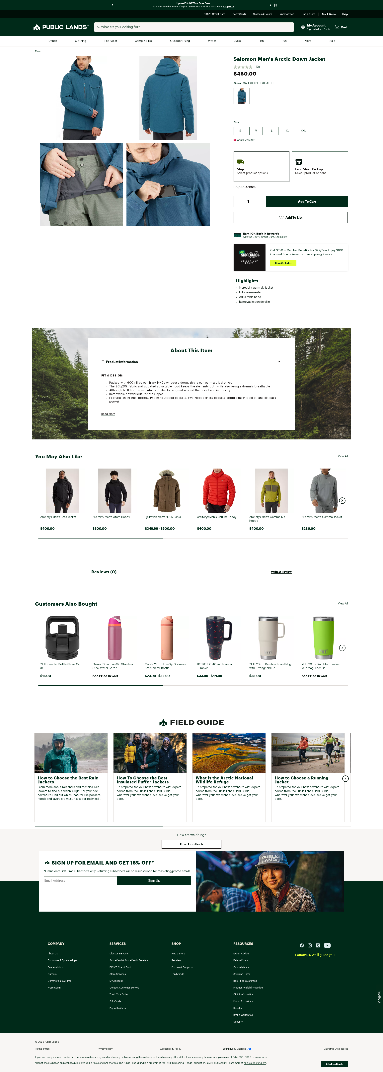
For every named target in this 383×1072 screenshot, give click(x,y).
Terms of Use (42, 1049)
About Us (53, 953)
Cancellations (241, 967)
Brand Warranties (243, 1015)
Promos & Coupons (182, 967)
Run (284, 41)
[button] (250, 187)
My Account (116, 981)
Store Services (118, 974)
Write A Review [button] (281, 571)
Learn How (281, 237)
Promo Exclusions (243, 1001)
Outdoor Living (180, 41)
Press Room (54, 988)
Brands (53, 41)
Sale (332, 41)
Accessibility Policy (170, 1049)
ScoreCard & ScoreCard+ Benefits (129, 960)
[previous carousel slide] (112, 5)
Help (345, 14)
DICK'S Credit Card (215, 14)
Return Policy (240, 960)
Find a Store (308, 14)
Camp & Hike (144, 41)
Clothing (81, 41)
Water (212, 41)
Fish (261, 41)
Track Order (329, 14)
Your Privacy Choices (234, 1049)
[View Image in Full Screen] (81, 98)
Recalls (237, 1008)
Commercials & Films (59, 981)
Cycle (237, 41)
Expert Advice (287, 14)
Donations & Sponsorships (62, 960)
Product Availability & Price (248, 988)
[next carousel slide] (270, 5)
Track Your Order (119, 994)
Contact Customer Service (124, 988)
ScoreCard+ (240, 14)
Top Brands (178, 974)
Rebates (176, 960)
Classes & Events (262, 14)
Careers (52, 974)
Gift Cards (115, 1001)
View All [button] (343, 456)
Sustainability (55, 967)
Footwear (111, 41)
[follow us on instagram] (311, 945)
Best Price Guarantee (245, 981)
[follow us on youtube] (327, 945)
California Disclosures (336, 1049)
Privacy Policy (105, 1049)
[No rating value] (245, 67)
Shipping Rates (241, 974)
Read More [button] (108, 414)
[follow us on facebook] (303, 945)
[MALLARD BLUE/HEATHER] (242, 96)
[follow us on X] (319, 945)
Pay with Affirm (118, 1008)
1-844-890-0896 (241, 1057)
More (308, 41)
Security (238, 1022)
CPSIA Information (243, 994)
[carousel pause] (275, 5)
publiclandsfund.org (255, 1063)
